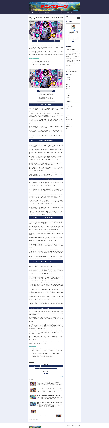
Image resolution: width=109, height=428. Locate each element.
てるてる (73, 30)
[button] (57, 41)
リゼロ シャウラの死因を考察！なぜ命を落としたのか (72, 65)
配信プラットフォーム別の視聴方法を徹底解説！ (46, 94)
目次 (44, 90)
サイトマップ (63, 425)
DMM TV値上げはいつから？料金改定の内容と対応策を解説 (73, 61)
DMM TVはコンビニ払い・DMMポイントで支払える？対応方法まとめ (73, 57)
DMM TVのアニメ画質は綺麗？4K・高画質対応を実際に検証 (73, 54)
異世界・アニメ (32, 362)
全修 (35, 362)
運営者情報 (72, 425)
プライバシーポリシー (77, 425)
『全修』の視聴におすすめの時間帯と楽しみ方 (46, 97)
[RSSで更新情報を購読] (47, 373)
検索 (67, 16)
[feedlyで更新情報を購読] (45, 373)
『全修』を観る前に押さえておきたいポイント (46, 98)
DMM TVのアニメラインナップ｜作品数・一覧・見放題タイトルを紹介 (72, 50)
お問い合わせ (68, 425)
